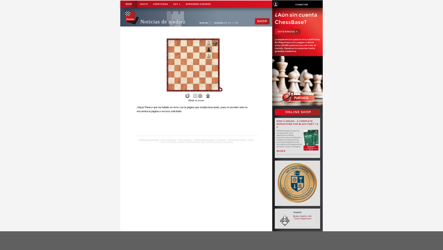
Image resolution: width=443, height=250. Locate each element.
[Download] (208, 96)
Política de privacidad (149, 140)
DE (225, 23)
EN (229, 23)
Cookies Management (204, 140)
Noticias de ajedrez (163, 22)
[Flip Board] (187, 96)
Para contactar (185, 140)
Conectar (301, 4)
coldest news (196, 145)
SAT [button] (176, 4)
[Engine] (200, 96)
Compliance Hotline (237, 140)
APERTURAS (160, 4)
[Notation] (195, 96)
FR (236, 23)
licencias (221, 140)
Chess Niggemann (302, 218)
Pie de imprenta (168, 140)
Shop (128, 4)
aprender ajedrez (198, 4)
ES (233, 23)
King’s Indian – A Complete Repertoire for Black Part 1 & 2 (297, 124)
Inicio (144, 4)
